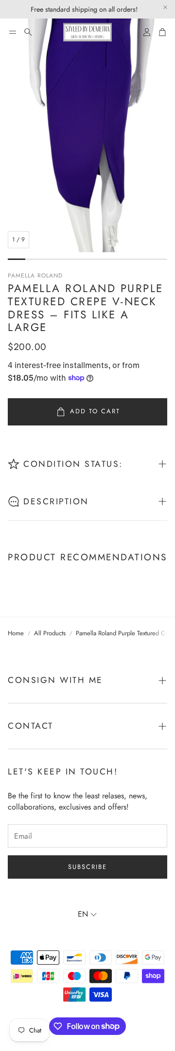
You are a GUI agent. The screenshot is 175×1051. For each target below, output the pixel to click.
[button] (13, 32)
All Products (50, 633)
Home (16, 633)
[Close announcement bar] (165, 7)
